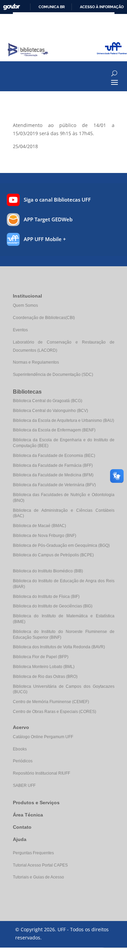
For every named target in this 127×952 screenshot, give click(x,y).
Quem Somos (25, 305)
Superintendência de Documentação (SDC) (53, 374)
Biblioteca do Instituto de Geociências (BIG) (52, 606)
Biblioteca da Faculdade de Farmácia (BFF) (53, 465)
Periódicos (23, 761)
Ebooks (20, 749)
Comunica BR (52, 6)
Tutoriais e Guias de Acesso (38, 877)
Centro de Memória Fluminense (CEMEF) (51, 701)
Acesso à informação (102, 6)
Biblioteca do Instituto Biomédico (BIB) (48, 571)
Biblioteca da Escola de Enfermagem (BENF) (54, 430)
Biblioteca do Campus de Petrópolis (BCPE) (53, 555)
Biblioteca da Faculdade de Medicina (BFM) (53, 475)
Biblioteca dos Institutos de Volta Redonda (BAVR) (59, 647)
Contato (22, 827)
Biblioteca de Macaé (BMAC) (39, 525)
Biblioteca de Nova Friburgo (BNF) (44, 535)
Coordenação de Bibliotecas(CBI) (44, 317)
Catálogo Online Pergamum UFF (43, 736)
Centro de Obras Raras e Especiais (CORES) (54, 711)
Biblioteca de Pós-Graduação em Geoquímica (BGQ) (61, 545)
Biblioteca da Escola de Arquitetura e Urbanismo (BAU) (63, 420)
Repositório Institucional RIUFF (41, 773)
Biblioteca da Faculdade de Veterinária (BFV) (54, 484)
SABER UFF (24, 785)
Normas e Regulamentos (36, 362)
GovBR (11, 7)
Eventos (20, 330)
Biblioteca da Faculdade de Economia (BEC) (54, 455)
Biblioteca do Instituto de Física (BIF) (46, 596)
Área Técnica (28, 815)
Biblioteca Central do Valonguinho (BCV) (50, 410)
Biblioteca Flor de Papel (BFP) (40, 656)
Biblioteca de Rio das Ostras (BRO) (45, 676)
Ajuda (19, 839)
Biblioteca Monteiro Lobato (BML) (44, 666)
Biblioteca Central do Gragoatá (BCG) (47, 400)
